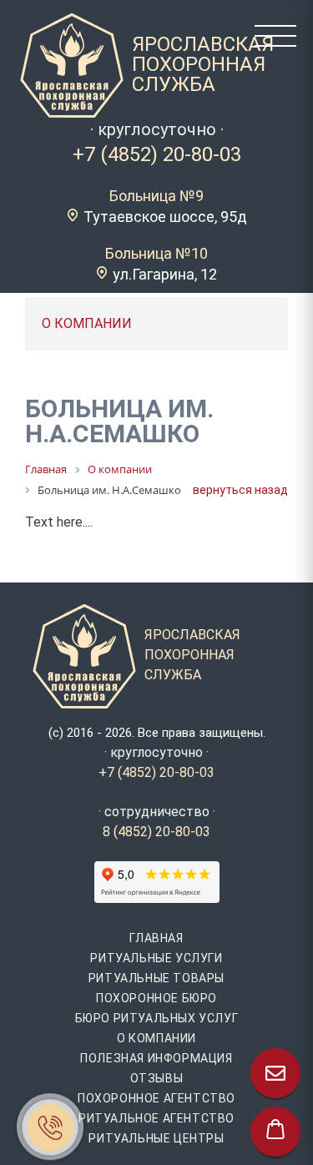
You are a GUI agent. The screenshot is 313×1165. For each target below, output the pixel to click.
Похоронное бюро (156, 998)
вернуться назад (240, 490)
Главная (156, 938)
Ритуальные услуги (156, 958)
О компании (156, 1038)
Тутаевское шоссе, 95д (165, 216)
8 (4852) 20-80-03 (156, 832)
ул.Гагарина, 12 (165, 274)
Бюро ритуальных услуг (157, 1018)
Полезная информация (156, 1058)
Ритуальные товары (156, 978)
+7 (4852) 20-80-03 (157, 154)
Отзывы (157, 1078)
